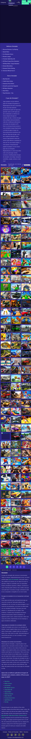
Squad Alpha (8, 691)
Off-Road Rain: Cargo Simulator (11, 63)
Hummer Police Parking (9, 68)
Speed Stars (6, 51)
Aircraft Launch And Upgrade (10, 86)
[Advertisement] (15, 8)
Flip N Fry (7, 681)
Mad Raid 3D (6, 78)
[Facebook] (19, 734)
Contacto (5, 732)
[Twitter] (15, 734)
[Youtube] (11, 734)
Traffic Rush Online (8, 81)
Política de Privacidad (13, 732)
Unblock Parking (9, 693)
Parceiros (26, 732)
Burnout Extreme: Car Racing (10, 49)
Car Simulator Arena (8, 54)
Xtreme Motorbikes (8, 66)
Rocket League (7, 56)
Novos (23, 1)
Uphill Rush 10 (8, 700)
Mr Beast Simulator (8, 88)
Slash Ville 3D (8, 695)
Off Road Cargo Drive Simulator (11, 61)
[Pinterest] (8, 734)
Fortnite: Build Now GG (9, 58)
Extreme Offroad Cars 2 (9, 70)
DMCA (21, 732)
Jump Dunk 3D (8, 689)
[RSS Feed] (23, 734)
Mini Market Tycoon (10, 687)
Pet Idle (6, 702)
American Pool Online (8, 83)
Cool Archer (8, 685)
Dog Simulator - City (8, 93)
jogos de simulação (14, 579)
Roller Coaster (8, 683)
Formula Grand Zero (10, 697)
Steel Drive (6, 90)
